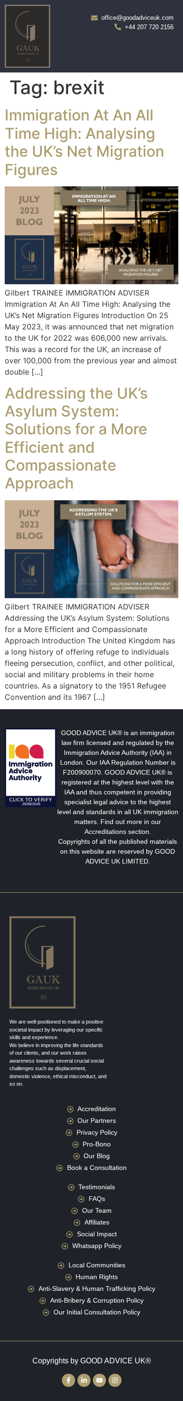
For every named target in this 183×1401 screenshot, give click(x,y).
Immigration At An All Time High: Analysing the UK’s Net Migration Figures (84, 142)
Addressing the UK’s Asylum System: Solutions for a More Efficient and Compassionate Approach (76, 438)
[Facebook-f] (68, 1380)
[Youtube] (99, 1380)
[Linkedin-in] (84, 1380)
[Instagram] (115, 1380)
